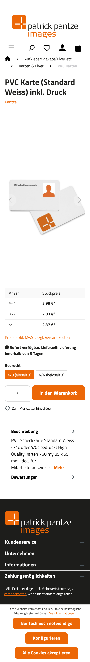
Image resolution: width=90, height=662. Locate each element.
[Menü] (11, 47)
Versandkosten (15, 593)
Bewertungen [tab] (24, 477)
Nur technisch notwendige (46, 623)
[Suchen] (31, 47)
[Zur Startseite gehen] (45, 26)
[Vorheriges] (10, 200)
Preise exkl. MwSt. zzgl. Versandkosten (37, 337)
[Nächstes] (80, 200)
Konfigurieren (46, 638)
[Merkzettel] (47, 47)
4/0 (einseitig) (20, 375)
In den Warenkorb (59, 393)
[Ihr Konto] (62, 47)
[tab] (43, 449)
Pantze (11, 102)
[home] (7, 60)
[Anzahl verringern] (10, 393)
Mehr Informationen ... (63, 613)
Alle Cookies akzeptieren (46, 652)
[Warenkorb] (78, 48)
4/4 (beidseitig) (51, 375)
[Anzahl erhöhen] (25, 393)
